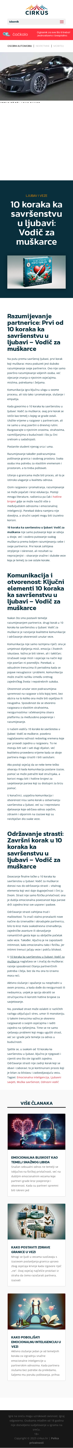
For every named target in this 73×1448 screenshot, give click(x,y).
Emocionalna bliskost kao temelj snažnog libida (34, 1160)
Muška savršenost (28, 1082)
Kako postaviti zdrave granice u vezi (30, 1249)
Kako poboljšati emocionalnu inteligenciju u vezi (36, 1342)
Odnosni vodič (50, 1082)
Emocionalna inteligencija (33, 1077)
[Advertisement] (36, 142)
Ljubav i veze (36, 195)
